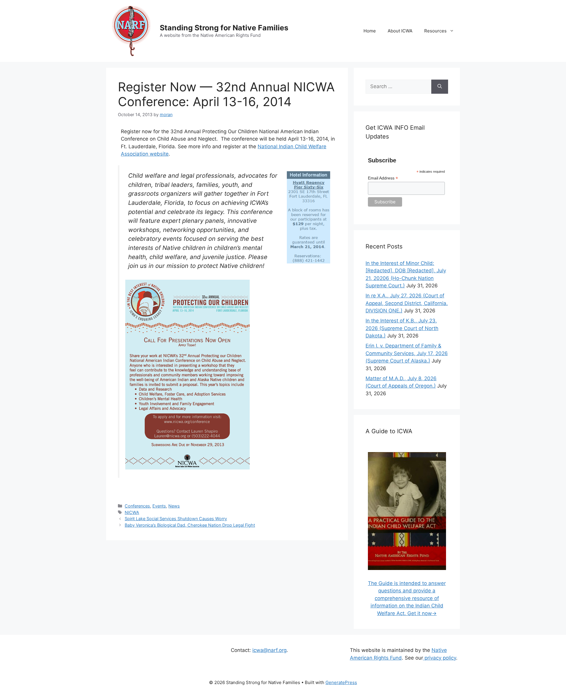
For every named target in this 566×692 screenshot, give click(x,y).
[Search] (439, 87)
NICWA (132, 512)
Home (369, 31)
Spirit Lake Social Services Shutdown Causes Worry (176, 518)
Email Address (383, 178)
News (174, 505)
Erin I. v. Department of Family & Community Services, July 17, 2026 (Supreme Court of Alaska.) (407, 353)
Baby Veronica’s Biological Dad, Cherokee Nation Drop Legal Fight (190, 525)
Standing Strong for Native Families (224, 27)
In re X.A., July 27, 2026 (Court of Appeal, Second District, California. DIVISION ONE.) (407, 303)
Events (159, 505)
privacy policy (439, 658)
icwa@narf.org (269, 650)
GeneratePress (341, 682)
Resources (435, 31)
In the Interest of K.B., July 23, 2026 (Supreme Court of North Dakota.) (402, 328)
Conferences (137, 505)
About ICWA (400, 31)
